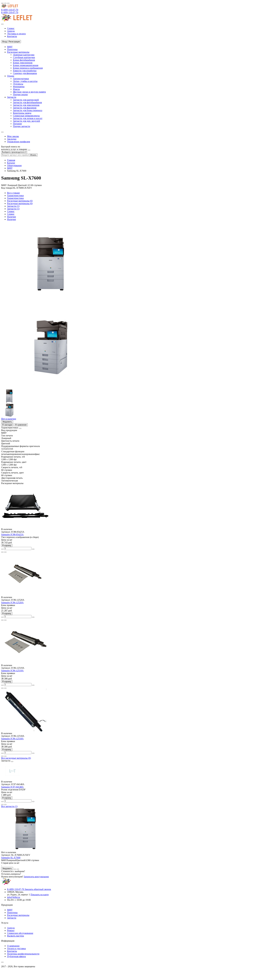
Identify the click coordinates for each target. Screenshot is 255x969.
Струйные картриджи (24, 57)
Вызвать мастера (15, 936)
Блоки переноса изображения (28, 68)
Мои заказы (13, 136)
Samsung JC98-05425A (12, 534)
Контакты (12, 951)
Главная (11, 160)
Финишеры (18, 86)
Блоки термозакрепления (25, 65)
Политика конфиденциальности (23, 954)
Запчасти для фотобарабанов (27, 102)
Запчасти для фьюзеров (24, 107)
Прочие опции (20, 94)
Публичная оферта (16, 956)
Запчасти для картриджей (26, 100)
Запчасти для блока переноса (27, 110)
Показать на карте (40, 894)
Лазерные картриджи (23, 54)
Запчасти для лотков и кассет (27, 118)
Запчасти (11, 918)
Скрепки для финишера (25, 73)
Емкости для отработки (24, 70)
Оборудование (14, 165)
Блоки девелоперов (22, 62)
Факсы (16, 89)
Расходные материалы (18, 915)
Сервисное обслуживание (20, 933)
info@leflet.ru (13, 897)
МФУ (10, 168)
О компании (13, 946)
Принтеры (12, 912)
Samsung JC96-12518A (12, 738)
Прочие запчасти (21, 126)
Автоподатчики (21, 78)
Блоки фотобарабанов (24, 60)
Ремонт (10, 930)
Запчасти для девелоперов (26, 105)
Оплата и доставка (16, 948)
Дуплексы (18, 84)
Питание (17, 123)
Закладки (11, 139)
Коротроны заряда (22, 113)
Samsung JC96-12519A (12, 670)
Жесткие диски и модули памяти (29, 92)
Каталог (11, 163)
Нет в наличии (8, 418)
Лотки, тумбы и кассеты (25, 81)
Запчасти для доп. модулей (26, 121)
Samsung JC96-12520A (12, 602)
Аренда (11, 928)
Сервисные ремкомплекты (26, 115)
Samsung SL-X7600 (10, 857)
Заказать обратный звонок (38, 889)
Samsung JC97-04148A (12, 787)
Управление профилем (18, 141)
